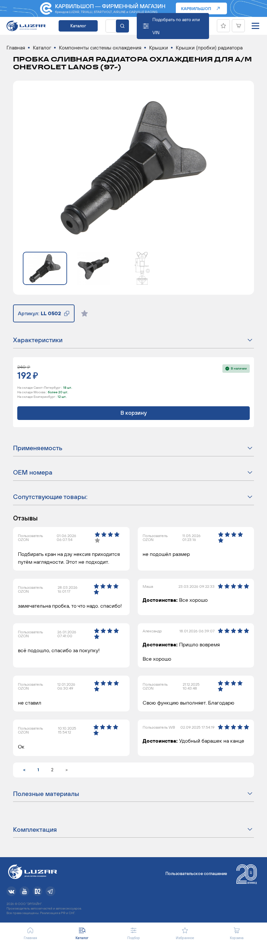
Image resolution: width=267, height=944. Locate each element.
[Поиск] (122, 26)
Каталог (78, 25)
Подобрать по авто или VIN (176, 26)
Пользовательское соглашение (196, 873)
